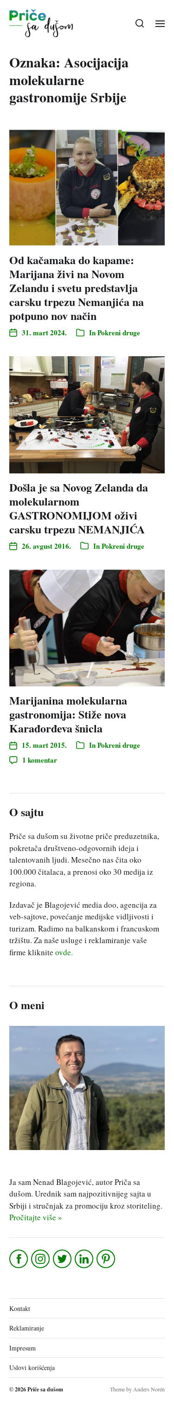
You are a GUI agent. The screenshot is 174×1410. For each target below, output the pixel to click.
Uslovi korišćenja (32, 1367)
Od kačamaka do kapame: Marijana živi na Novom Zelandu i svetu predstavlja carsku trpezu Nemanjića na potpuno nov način (76, 288)
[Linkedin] (85, 1259)
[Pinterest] (106, 1259)
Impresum (22, 1347)
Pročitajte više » (35, 1217)
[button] (140, 23)
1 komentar (39, 760)
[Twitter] (63, 1259)
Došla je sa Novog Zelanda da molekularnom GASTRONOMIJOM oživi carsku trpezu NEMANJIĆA (78, 508)
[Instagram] (41, 1259)
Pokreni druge (118, 332)
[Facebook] (19, 1259)
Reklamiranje (26, 1328)
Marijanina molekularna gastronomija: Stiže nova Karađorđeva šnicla (68, 714)
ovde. (64, 952)
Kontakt (19, 1308)
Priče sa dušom (45, 1389)
